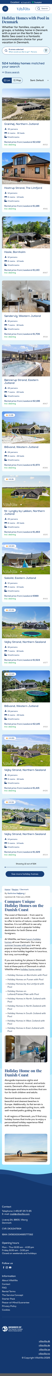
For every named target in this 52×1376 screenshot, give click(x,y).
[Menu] (5, 9)
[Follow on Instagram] (7, 1267)
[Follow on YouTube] (10, 1267)
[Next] (46, 103)
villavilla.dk (44, 1341)
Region (15, 889)
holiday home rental (31, 969)
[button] (46, 92)
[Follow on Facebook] (4, 1267)
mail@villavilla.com (20, 1214)
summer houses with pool (18, 945)
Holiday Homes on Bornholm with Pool (27, 975)
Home (7, 889)
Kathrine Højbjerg (16, 893)
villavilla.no (44, 1353)
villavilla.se (44, 1349)
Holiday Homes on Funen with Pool (25, 979)
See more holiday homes (24, 874)
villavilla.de (44, 1345)
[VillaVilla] (24, 8)
